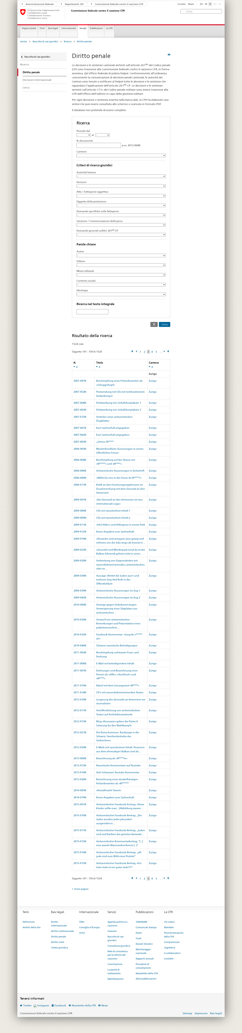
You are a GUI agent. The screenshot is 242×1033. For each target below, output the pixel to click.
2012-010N (80, 699)
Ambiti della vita (31, 927)
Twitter (27, 1005)
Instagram (43, 1005)
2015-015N (80, 863)
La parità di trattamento (114, 971)
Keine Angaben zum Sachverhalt (115, 531)
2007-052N (80, 391)
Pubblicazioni (96, 28)
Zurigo (153, 380)
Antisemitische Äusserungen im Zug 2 (118, 597)
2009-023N (80, 549)
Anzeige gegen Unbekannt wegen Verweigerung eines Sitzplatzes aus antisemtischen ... (116, 608)
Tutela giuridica (59, 947)
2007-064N (80, 402)
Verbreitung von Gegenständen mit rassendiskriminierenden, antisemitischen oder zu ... (120, 564)
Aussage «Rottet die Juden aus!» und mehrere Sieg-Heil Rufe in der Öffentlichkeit (117, 579)
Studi (138, 938)
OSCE (82, 932)
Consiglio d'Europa (89, 927)
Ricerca (67, 41)
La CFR (109, 28)
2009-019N (80, 538)
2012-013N (80, 721)
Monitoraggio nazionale (143, 951)
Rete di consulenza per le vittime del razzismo (118, 955)
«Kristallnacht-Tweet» (108, 790)
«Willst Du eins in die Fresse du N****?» (118, 477)
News (105, 1005)
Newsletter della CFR (147, 973)
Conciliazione (115, 964)
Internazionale (68, 28)
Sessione (112, 931)
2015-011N (80, 830)
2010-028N (80, 619)
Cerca (164, 324)
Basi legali (53, 28)
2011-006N (80, 663)
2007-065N (80, 409)
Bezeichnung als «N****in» (111, 758)
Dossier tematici (144, 943)
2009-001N (80, 499)
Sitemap (187, 1013)
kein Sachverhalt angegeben (113, 427)
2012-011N (80, 710)
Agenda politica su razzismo (117, 923)
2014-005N (80, 790)
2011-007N (80, 670)
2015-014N (80, 852)
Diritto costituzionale (62, 931)
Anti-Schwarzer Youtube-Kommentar (117, 772)
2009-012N (80, 531)
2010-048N (80, 645)
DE (201, 4)
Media (191, 4)
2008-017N (80, 484)
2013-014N (80, 772)
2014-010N (80, 797)
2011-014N (80, 692)
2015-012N (80, 841)
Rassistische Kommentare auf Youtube (118, 765)
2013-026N (80, 779)
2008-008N (80, 477)
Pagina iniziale (29, 28)
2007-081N (80, 427)
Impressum (201, 1013)
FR (206, 4)
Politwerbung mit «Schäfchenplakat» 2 (118, 409)
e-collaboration (172, 953)
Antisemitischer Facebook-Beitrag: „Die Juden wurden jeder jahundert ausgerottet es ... (119, 819)
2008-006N (80, 470)
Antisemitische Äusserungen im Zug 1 (118, 590)
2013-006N (80, 758)
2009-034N (80, 575)
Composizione (171, 942)
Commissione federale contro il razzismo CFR (118, 4)
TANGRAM (141, 921)
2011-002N (80, 652)
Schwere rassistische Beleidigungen (116, 645)
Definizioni (29, 921)
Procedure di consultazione (143, 966)
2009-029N (80, 560)
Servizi (83, 28)
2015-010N (80, 815)
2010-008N (80, 604)
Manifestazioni (116, 978)
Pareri (139, 932)
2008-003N (80, 448)
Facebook (60, 1005)
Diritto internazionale (59, 923)
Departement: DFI (74, 4)
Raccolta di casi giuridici (45, 41)
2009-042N (80, 597)
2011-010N (80, 685)
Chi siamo (169, 921)
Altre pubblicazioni (146, 978)
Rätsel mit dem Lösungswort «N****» (117, 685)
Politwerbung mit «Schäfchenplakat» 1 (118, 402)
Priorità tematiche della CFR (173, 934)
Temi (42, 28)
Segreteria (169, 947)
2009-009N (80, 517)
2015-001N (80, 804)
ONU (81, 921)
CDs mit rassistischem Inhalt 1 (113, 510)
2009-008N (80, 510)
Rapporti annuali (145, 958)
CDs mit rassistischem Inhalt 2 (113, 517)
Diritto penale (84, 41)
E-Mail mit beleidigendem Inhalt (115, 663)
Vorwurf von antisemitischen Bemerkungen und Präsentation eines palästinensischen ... (118, 623)
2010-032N (80, 634)
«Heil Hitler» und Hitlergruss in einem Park (120, 524)
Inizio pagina (81, 888)
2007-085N (80, 441)
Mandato (169, 927)
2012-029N (80, 747)
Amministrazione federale (39, 4)
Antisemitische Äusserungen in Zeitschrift (120, 470)
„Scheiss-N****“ (105, 441)
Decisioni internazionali (37, 80)
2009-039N (80, 590)
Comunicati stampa (146, 927)
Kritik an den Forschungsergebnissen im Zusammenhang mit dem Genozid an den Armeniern (120, 488)
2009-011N (80, 524)
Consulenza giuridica (119, 945)
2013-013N (80, 765)
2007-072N (80, 416)
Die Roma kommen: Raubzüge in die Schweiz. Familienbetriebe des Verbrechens (117, 736)
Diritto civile (57, 942)
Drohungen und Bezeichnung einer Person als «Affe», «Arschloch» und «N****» (117, 674)
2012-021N (80, 732)
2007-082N (80, 434)
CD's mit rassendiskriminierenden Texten (119, 692)
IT (210, 4)
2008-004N (80, 459)
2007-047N (80, 380)
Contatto (182, 4)
